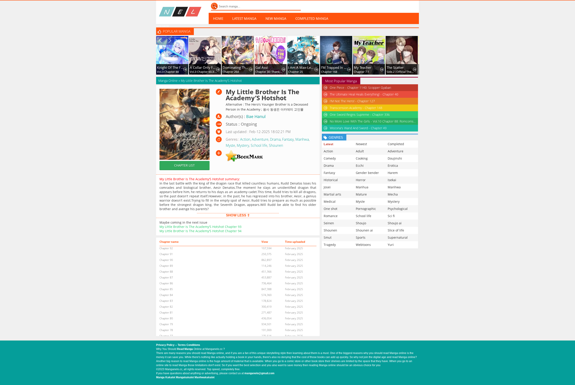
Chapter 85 (166, 289)
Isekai (392, 180)
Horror (361, 180)
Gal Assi (261, 67)
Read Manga (185, 349)
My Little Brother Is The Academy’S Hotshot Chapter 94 (200, 231)
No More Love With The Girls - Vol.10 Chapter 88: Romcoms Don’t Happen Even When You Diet (373, 121)
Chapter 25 (295, 72)
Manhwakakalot (205, 377)
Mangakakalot (185, 377)
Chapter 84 (166, 295)
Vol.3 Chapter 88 (168, 72)
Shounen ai (364, 230)
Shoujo (361, 223)
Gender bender (367, 173)
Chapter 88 (166, 272)
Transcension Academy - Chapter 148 (356, 108)
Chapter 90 (166, 260)
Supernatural (398, 237)
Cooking (362, 158)
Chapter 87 (166, 277)
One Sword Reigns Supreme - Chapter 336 (360, 114)
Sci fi (391, 216)
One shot (330, 209)
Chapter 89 (166, 266)
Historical (331, 180)
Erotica (393, 165)
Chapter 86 (166, 283)
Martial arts (332, 194)
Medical (330, 201)
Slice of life (396, 230)
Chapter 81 (166, 312)
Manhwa (302, 139)
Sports (360, 237)
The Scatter (395, 67)
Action (245, 139)
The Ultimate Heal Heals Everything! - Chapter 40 (364, 94)
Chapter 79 (166, 324)
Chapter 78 (166, 330)
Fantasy (288, 139)
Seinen (329, 223)
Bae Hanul (256, 116)
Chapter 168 (329, 72)
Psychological (398, 209)
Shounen (276, 145)
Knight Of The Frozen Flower (170, 67)
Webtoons (363, 245)
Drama (275, 139)
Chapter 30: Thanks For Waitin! (269, 72)
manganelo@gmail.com (259, 373)
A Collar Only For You (203, 67)
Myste (230, 145)
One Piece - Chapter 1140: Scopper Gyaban (360, 87)
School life (259, 145)
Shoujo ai (395, 223)
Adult (360, 151)
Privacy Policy (165, 345)
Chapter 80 (166, 318)
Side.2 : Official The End (400, 72)
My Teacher (362, 67)
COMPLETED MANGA (311, 18)
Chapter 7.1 (361, 72)
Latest (328, 144)
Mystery (243, 145)
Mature (361, 194)
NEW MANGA (275, 18)
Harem (393, 173)
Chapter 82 (166, 307)
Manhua (362, 187)
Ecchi (360, 165)
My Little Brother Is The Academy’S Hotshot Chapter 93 (200, 227)
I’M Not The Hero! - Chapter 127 (352, 101)
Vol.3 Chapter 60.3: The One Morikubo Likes (203, 72)
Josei (327, 187)
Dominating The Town (236, 67)
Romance (331, 216)
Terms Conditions (189, 345)
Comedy (330, 158)
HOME (218, 18)
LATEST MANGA (244, 18)
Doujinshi (395, 158)
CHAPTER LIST (184, 165)
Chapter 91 (166, 254)
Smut (328, 237)
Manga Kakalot (165, 377)
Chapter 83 (166, 301)
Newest (361, 144)
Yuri (391, 245)
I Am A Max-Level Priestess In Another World (301, 67)
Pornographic (366, 209)
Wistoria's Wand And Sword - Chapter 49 (358, 128)
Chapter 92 (166, 248)
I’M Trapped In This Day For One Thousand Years (334, 67)
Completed (396, 144)
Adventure (260, 139)
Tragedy (330, 245)
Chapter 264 (231, 72)
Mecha (393, 194)
